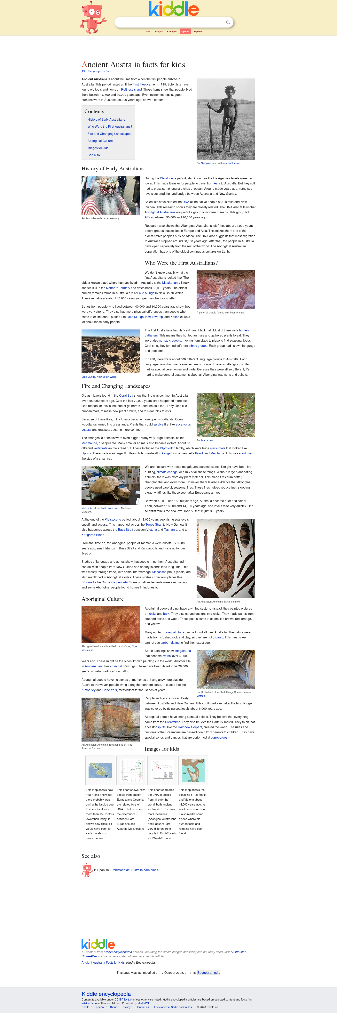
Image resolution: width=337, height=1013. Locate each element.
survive (158, 424)
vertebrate (100, 448)
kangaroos (169, 453)
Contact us (142, 1007)
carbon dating (170, 642)
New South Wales (106, 376)
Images (159, 31)
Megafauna (89, 443)
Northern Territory (118, 288)
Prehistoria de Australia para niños (134, 869)
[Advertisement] (168, 46)
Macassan (159, 572)
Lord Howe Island (110, 508)
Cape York (109, 690)
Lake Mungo (145, 293)
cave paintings (174, 632)
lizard (199, 453)
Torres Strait (153, 524)
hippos (86, 453)
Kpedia (185, 31)
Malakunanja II (172, 282)
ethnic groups (198, 345)
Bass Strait (125, 529)
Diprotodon (167, 448)
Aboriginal (206, 163)
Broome (87, 582)
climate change (167, 472)
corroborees (219, 737)
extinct (166, 655)
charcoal (116, 666)
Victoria (151, 529)
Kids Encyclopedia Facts (97, 71)
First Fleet (139, 84)
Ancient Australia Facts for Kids (103, 962)
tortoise (246, 453)
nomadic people (170, 340)
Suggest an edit (208, 972)
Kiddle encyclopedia (118, 952)
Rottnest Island (131, 89)
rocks (152, 613)
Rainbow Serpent (190, 727)
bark (166, 613)
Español (197, 31)
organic (218, 637)
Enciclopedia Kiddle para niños (173, 1007)
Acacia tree (206, 440)
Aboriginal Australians (160, 212)
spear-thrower (232, 163)
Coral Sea (126, 395)
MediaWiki (143, 1003)
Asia (217, 183)
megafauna (183, 650)
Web (147, 31)
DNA (186, 201)
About (113, 1007)
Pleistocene (168, 178)
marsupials (217, 448)
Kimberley (89, 690)
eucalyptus (183, 424)
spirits (161, 727)
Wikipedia (88, 1003)
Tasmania (170, 529)
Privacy (126, 1007)
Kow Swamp (154, 316)
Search (228, 22)
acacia (86, 429)
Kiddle (85, 1007)
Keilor (174, 316)
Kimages (172, 31)
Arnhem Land (94, 666)
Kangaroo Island (93, 534)
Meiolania (217, 453)
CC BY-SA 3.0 (123, 999)
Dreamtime (172, 722)
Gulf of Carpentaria (115, 582)
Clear (220, 22)
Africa (149, 217)
